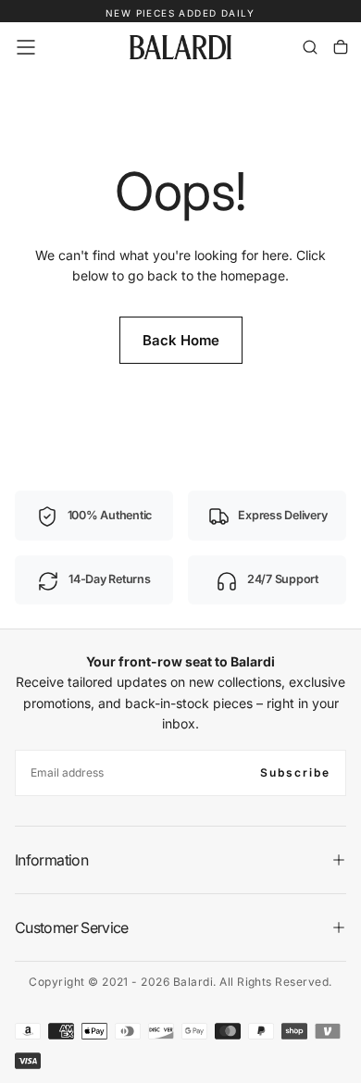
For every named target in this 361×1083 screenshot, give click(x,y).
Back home (181, 340)
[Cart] (340, 47)
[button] (26, 47)
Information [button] (51, 860)
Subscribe (295, 772)
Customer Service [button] (72, 927)
